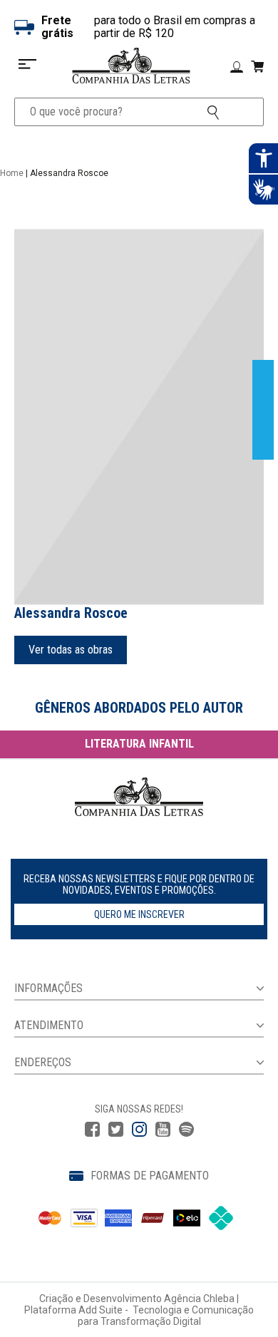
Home (12, 173)
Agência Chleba (199, 1298)
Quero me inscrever (139, 914)
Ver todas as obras (71, 649)
